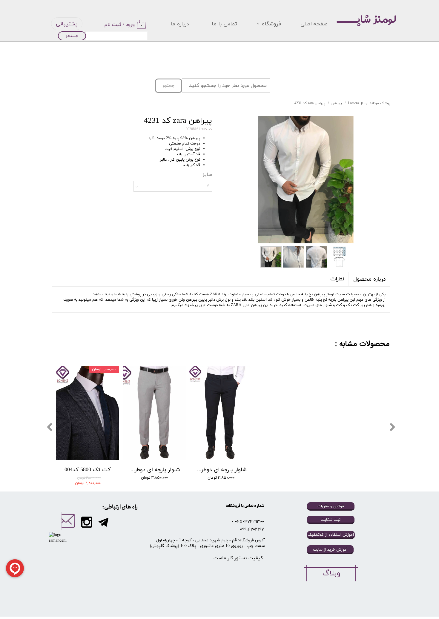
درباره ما (180, 24)
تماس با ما (224, 24)
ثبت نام (113, 24)
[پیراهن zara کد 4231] (305, 179)
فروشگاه (271, 24)
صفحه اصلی (314, 24)
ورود (130, 24)
